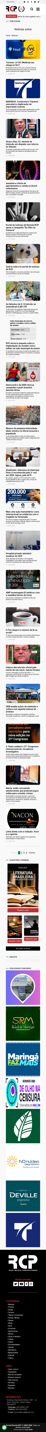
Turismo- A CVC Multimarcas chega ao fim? (20, 63)
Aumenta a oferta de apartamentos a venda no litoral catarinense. (21, 186)
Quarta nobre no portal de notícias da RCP (22, 268)
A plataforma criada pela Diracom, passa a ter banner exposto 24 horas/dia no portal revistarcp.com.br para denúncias (21, 234)
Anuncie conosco (14, 1377)
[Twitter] (38, 2)
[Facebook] (31, 2)
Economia (11, 1328)
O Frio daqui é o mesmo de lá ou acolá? (21, 631)
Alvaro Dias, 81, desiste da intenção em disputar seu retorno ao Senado (22, 144)
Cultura (10, 1339)
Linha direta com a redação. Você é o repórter (22, 832)
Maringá (11, 1304)
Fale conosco (13, 1380)
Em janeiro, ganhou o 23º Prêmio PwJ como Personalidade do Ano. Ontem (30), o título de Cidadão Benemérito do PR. (21, 479)
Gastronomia (13, 1331)
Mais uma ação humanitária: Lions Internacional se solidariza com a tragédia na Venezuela (22, 514)
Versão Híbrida (13, 1318)
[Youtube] (35, 2)
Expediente (12, 1372)
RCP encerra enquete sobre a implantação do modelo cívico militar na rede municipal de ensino (23, 346)
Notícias (15, 36)
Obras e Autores (14, 1337)
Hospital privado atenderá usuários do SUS (18, 554)
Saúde (10, 1310)
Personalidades (14, 1345)
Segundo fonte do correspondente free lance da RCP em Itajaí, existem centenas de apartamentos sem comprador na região (23, 192)
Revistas (11, 1383)
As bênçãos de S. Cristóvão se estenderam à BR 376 (21, 305)
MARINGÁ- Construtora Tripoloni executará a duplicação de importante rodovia (22, 104)
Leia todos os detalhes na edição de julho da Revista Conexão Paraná (20, 598)
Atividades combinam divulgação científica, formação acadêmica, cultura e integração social (22, 715)
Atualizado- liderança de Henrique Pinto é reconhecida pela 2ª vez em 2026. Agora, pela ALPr (22, 472)
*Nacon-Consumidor (15, 1315)
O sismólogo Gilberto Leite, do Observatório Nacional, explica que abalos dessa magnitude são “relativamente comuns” (23, 437)
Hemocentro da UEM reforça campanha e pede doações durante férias (20, 387)
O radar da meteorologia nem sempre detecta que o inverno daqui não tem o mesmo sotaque (23, 636)
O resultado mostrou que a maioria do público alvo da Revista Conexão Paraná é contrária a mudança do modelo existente (23, 352)
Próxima (32, 853)
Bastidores (12, 1350)
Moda (10, 1323)
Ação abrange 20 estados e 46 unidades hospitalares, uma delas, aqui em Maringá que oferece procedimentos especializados (21, 560)
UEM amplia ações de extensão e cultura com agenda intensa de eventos (22, 709)
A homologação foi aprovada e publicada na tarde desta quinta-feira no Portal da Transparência (22, 110)
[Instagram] (28, 2)
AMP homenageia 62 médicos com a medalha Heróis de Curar (23, 593)
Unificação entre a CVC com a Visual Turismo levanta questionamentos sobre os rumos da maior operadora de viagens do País (21, 69)
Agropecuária (13, 1353)
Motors (11, 1334)
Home (8, 36)
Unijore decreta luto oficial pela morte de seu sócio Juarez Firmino (23, 668)
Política (11, 1307)
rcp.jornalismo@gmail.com (24, 1412)
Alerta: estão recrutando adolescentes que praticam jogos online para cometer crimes (22, 791)
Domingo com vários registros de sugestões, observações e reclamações (21, 837)
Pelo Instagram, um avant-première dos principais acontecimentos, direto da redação (22, 273)
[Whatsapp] (24, 2)
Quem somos (13, 1369)
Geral (10, 1326)
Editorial (11, 1355)
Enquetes (11, 1385)
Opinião (11, 1347)
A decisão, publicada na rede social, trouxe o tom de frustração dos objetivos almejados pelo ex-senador (22, 151)
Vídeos (10, 1358)
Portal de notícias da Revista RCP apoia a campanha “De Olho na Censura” (22, 227)
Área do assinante (15, 1375)
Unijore (10, 1342)
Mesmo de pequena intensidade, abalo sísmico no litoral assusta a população (22, 431)
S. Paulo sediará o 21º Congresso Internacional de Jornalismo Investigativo (22, 749)
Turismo (11, 1312)
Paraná (10, 1320)
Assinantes (10, 2)
